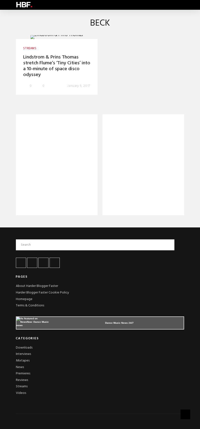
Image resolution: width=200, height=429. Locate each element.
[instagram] (55, 263)
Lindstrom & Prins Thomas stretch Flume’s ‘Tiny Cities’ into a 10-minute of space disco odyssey (56, 66)
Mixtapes (23, 360)
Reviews (22, 380)
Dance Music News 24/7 (119, 323)
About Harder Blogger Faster (37, 286)
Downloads (24, 348)
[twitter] (32, 263)
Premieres (23, 373)
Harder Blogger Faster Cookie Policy (42, 292)
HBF (24, 4)
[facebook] (21, 263)
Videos (21, 393)
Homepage (24, 299)
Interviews (23, 354)
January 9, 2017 (78, 85)
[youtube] (43, 263)
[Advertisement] (56, 165)
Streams (22, 386)
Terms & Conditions (30, 305)
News (20, 367)
